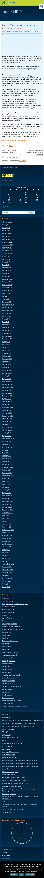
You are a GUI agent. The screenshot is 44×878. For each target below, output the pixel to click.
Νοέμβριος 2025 (7, 248)
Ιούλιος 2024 (6, 293)
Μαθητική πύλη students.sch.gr (11, 786)
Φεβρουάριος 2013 (8, 496)
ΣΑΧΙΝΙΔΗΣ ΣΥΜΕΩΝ (32, 31)
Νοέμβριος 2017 (7, 421)
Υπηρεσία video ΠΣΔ (8, 812)
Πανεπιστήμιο (6, 646)
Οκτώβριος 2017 (7, 424)
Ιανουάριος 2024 (7, 307)
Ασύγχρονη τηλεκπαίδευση (10, 737)
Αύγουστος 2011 (7, 547)
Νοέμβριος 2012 (7, 504)
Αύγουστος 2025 (7, 256)
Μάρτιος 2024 (6, 302)
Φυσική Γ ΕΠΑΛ (7, 683)
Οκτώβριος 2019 (7, 393)
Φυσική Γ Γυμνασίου (8, 681)
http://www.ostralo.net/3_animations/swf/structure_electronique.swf (22, 720)
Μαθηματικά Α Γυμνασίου (10, 641)
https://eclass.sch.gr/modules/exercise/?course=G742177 (19, 723)
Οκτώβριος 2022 (7, 336)
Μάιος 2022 (5, 347)
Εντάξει (14, 874)
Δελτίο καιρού (6, 749)
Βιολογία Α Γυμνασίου (8, 607)
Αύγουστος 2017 (7, 430)
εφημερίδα (5, 769)
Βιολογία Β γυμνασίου (9, 612)
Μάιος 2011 (5, 555)
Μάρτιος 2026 (6, 236)
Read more (30, 874)
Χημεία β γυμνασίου (8, 698)
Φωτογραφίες (6, 692)
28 (14, 202)
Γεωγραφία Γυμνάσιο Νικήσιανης (12, 626)
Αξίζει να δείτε (6, 735)
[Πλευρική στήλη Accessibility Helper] (41, 6)
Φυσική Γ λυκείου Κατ (8, 689)
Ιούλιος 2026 (6, 225)
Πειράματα (5, 649)
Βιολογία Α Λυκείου (8, 609)
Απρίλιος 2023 (6, 325)
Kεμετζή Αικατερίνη (8, 729)
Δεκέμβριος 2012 (7, 501)
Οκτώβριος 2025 (7, 250)
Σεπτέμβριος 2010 (7, 578)
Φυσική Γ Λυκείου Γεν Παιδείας (11, 686)
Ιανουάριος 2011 (7, 567)
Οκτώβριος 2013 (7, 473)
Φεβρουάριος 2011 (8, 564)
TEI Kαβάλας (6, 732)
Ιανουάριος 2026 (7, 242)
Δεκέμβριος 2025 (7, 245)
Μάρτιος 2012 (6, 527)
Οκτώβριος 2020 (7, 373)
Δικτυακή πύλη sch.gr (8, 755)
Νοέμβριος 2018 (7, 410)
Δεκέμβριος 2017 (7, 419)
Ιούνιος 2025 (6, 262)
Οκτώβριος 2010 (7, 575)
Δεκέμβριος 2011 (7, 535)
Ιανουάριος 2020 (7, 384)
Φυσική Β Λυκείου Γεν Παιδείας (11, 675)
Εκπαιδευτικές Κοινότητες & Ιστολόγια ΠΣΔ (15, 861)
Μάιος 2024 (5, 296)
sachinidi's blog (15, 11)
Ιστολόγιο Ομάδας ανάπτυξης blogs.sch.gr (15, 783)
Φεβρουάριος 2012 (8, 530)
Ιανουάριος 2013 (7, 498)
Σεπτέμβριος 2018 (7, 416)
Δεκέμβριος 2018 (7, 407)
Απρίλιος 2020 (6, 376)
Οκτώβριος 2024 (7, 285)
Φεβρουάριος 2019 (8, 401)
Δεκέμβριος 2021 (7, 353)
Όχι (21, 874)
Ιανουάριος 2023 (7, 330)
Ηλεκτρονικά (6, 635)
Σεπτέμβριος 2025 (7, 253)
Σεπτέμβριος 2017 (7, 427)
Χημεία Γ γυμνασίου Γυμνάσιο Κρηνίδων (14, 706)
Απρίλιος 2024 (6, 299)
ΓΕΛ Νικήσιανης (7, 618)
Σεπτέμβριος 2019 (7, 396)
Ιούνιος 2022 (6, 344)
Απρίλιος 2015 (6, 433)
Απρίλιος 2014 (6, 456)
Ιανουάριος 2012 (7, 533)
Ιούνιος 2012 (6, 518)
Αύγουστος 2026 (7, 222)
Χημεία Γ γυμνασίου (8, 703)
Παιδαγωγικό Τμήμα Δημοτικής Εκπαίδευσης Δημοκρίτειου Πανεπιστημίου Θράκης (20, 790)
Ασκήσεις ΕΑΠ (6, 598)
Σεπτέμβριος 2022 (7, 339)
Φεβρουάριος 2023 (8, 327)
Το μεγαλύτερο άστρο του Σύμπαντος (13, 809)
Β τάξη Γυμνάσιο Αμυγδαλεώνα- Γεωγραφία (15, 604)
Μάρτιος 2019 (6, 399)
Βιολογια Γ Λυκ (6, 615)
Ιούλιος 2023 (6, 316)
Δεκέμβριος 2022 (7, 333)
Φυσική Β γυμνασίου (8, 669)
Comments (7, 858)
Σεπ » (8, 207)
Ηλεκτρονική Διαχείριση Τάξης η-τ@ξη (13, 777)
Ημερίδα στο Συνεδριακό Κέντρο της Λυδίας (15, 780)
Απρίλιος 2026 (6, 233)
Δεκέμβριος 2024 (7, 279)
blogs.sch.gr (6, 718)
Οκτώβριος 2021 (7, 359)
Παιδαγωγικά (6, 644)
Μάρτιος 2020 (6, 379)
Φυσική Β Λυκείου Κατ (9, 678)
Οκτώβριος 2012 (7, 507)
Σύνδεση (4, 852)
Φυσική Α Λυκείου (7, 664)
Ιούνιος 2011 (6, 552)
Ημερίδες (5, 638)
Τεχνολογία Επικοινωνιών (10, 655)
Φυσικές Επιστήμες (8, 658)
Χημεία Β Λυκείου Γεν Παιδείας (11, 701)
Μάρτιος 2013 (6, 493)
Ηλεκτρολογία (6, 632)
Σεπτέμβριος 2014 (7, 447)
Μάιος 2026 (5, 230)
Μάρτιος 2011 (6, 561)
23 (26, 200)
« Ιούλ (4, 207)
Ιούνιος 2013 (6, 484)
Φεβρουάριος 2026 (8, 239)
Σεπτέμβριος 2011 (7, 544)
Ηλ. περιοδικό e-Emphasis (10, 772)
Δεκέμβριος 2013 (7, 467)
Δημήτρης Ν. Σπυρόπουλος (10, 752)
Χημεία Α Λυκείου (7, 695)
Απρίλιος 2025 (6, 268)
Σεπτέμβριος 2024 (7, 287)
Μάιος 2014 (5, 453)
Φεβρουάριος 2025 (8, 273)
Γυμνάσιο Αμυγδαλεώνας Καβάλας (12, 629)
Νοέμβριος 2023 (7, 313)
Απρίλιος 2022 (6, 350)
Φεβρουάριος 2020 (8, 382)
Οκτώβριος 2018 (7, 413)
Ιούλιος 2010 (6, 584)
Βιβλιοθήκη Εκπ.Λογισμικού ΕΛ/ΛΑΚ (13, 743)
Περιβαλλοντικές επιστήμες (10, 652)
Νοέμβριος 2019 (7, 390)
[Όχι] (41, 870)
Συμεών (4, 801)
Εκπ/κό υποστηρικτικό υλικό (10, 757)
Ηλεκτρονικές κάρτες (8, 775)
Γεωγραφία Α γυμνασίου (9, 624)
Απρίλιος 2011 (6, 558)
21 (14, 200)
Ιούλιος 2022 (6, 342)
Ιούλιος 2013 (6, 481)
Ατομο (4, 740)
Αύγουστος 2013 (7, 478)
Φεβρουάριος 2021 (8, 367)
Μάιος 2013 (5, 487)
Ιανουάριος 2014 (7, 464)
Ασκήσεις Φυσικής (7, 601)
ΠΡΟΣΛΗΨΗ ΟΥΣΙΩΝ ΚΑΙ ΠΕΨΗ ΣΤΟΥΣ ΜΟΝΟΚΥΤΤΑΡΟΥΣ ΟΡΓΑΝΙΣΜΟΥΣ (20, 798)
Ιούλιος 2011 (6, 550)
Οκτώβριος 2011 (7, 541)
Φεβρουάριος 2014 (8, 461)
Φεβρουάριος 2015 (8, 439)
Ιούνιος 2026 (6, 228)
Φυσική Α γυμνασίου (8, 661)
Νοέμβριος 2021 (7, 356)
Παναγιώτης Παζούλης (9, 794)
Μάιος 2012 (5, 521)
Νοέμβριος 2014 (7, 441)
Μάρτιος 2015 (6, 436)
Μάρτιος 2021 (6, 364)
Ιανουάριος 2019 (7, 404)
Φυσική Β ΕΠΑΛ (7, 672)
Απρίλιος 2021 (6, 362)
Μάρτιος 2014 (6, 458)
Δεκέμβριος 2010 (7, 570)
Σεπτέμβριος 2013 (7, 476)
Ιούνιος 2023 (6, 319)
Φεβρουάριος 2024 (8, 305)
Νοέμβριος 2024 (7, 282)
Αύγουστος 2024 (7, 290)
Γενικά (11, 146)
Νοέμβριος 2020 (7, 370)
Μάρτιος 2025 (6, 270)
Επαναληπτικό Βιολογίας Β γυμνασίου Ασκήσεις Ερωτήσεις (20, 760)
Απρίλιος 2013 (6, 490)
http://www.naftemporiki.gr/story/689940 (14, 140)
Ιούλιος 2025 (6, 259)
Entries (6, 855)
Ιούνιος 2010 (6, 587)
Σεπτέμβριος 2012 (7, 510)
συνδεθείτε (22, 161)
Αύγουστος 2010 (7, 581)
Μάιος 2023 (5, 322)
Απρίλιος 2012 (6, 524)
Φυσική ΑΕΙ (5, 666)
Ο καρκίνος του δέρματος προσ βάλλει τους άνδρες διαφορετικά (35, 153)
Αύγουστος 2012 (7, 513)
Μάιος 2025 (5, 265)
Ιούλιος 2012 (6, 515)
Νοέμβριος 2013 (7, 470)
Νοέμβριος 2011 (7, 538)
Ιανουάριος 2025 (7, 276)
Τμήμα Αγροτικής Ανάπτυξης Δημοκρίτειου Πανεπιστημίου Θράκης (19, 805)
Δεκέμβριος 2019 (7, 387)
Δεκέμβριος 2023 (7, 310)
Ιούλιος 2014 (6, 450)
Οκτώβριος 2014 (7, 444)
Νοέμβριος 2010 (7, 572)
